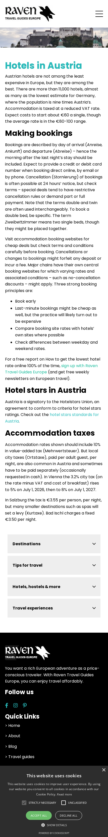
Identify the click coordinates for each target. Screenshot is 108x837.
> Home (12, 725)
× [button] (103, 770)
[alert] (54, 801)
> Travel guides (19, 757)
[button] (42, 803)
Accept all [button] (39, 815)
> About (12, 736)
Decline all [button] (68, 815)
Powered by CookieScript (54, 833)
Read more (64, 794)
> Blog (11, 746)
